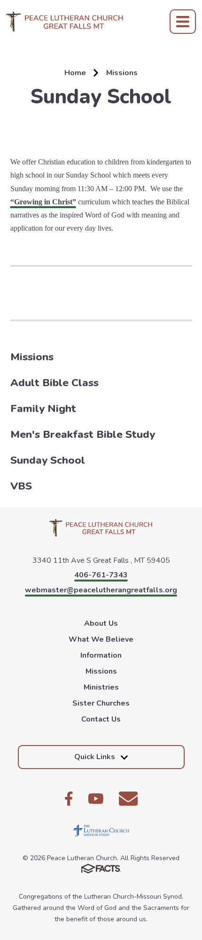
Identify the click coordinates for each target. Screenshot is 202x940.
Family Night (43, 408)
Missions (32, 357)
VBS (21, 486)
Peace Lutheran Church (65, 21)
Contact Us (101, 719)
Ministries (101, 687)
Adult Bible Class (54, 382)
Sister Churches (101, 703)
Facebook (68, 799)
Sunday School (47, 460)
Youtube (96, 799)
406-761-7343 (101, 575)
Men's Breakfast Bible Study (82, 434)
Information (101, 655)
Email (128, 799)
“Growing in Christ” (43, 202)
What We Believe (101, 639)
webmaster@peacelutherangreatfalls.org (101, 590)
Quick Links (94, 757)
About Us (101, 623)
